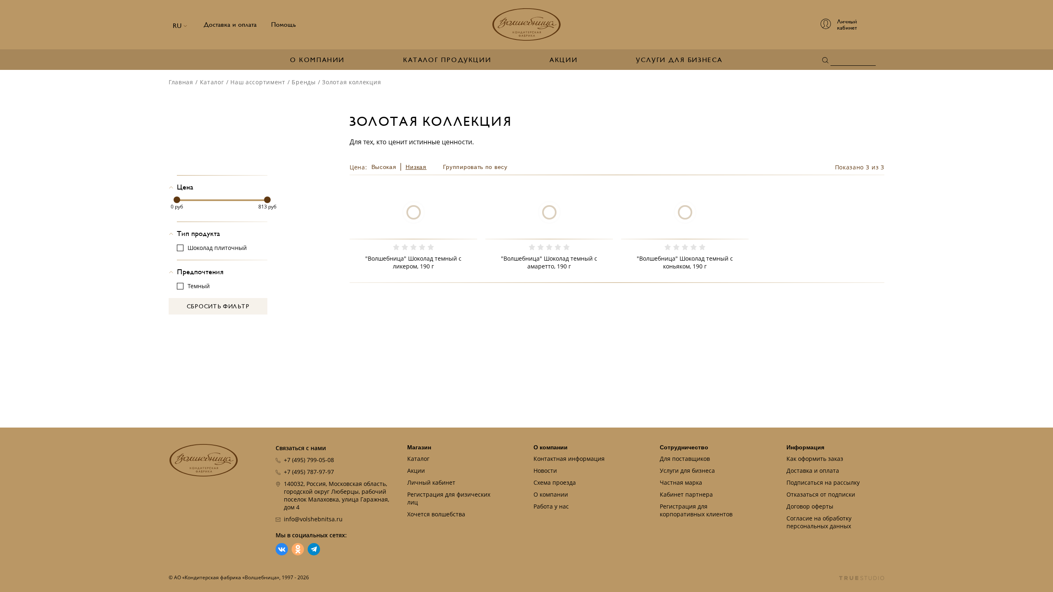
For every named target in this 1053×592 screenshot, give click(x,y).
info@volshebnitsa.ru (313, 519)
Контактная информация (569, 458)
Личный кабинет (431, 482)
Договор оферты (809, 506)
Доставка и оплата (230, 24)
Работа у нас (551, 506)
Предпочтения (200, 272)
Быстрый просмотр (413, 230)
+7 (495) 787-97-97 (309, 472)
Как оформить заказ (814, 458)
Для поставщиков (685, 458)
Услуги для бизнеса (679, 60)
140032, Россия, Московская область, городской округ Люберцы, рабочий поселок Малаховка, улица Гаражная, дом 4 (336, 495)
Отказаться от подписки (820, 494)
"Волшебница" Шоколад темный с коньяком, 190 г (685, 262)
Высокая (384, 167)
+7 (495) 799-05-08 (309, 460)
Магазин (419, 447)
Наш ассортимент (257, 82)
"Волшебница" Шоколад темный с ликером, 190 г (413, 262)
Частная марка (681, 482)
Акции (564, 60)
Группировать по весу (475, 167)
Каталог (212, 82)
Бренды (303, 82)
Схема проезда (554, 482)
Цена (185, 187)
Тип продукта (198, 234)
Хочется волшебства (436, 514)
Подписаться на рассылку (823, 482)
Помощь (283, 24)
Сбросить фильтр (218, 306)
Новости (545, 470)
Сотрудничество (684, 447)
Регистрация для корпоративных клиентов (696, 510)
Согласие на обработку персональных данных (818, 522)
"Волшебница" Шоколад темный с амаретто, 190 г (549, 262)
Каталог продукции (447, 60)
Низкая (416, 167)
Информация (805, 447)
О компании (317, 60)
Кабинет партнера (686, 494)
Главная (181, 82)
